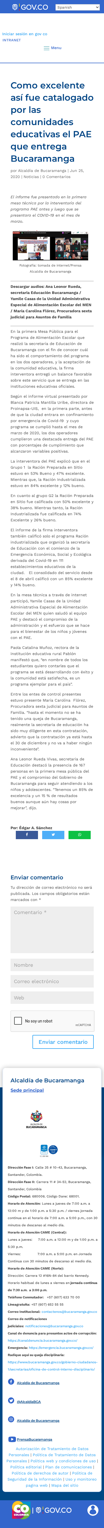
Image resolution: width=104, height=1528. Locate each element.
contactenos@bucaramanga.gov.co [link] (69, 1312)
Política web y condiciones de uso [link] (63, 1461)
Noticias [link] (31, 176)
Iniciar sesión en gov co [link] (24, 34)
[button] (90, 48)
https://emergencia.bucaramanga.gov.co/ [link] (61, 1348)
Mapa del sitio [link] (64, 1485)
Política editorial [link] (26, 1467)
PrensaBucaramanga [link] (34, 1439)
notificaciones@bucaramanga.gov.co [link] (54, 1326)
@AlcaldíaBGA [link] (29, 1402)
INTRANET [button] (11, 40)
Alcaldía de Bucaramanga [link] (42, 170)
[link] (30, 10)
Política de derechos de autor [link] (40, 1473)
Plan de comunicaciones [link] (68, 1467)
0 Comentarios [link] (56, 176)
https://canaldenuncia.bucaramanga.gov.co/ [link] (42, 1340)
